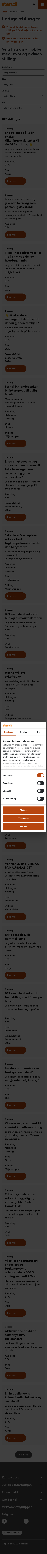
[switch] (40, 783)
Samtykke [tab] (8, 732)
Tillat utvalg (23, 818)
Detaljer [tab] (23, 732)
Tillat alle (23, 810)
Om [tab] (38, 732)
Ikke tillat (23, 826)
